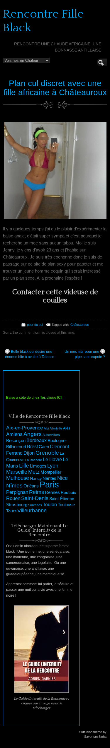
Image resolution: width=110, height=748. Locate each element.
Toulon (50, 504)
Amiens (14, 434)
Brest (32, 446)
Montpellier (50, 472)
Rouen (13, 498)
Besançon (16, 440)
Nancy (36, 478)
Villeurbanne (32, 510)
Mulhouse (17, 478)
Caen (44, 446)
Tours (11, 511)
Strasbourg (16, 504)
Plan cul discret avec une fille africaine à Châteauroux (55, 88)
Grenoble (47, 453)
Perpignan (17, 492)
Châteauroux (79, 324)
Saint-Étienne (61, 498)
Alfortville (56, 428)
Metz (34, 472)
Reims (36, 492)
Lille (24, 466)
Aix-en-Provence (24, 428)
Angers (32, 434)
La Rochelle (33, 460)
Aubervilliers (51, 435)
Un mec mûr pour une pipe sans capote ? (85, 354)
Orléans (31, 486)
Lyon (52, 466)
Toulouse (66, 504)
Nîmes (14, 485)
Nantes (49, 478)
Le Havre (52, 459)
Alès (66, 428)
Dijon (29, 453)
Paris (49, 484)
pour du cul (35, 324)
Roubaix (68, 492)
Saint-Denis (34, 498)
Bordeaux (36, 440)
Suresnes (35, 505)
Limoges (38, 466)
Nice (62, 478)
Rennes (52, 492)
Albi (46, 428)
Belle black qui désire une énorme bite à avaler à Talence (29, 354)
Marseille (16, 472)
